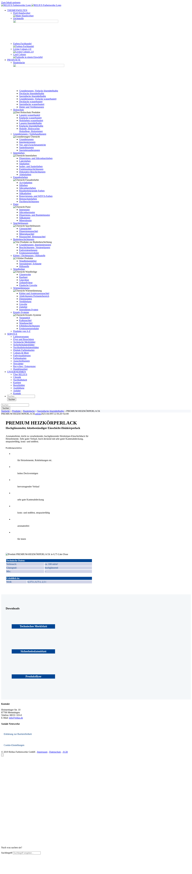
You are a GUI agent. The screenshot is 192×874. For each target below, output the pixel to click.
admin (38, 413)
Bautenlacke (19, 62)
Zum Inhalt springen (10, 2)
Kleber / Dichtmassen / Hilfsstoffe (29, 255)
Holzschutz (18, 109)
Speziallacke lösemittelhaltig (50, 411)
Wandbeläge (19, 269)
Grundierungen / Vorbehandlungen (29, 134)
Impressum (42, 752)
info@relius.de (16, 718)
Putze (15, 204)
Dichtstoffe (18, 18)
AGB (65, 752)
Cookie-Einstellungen (14, 745)
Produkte (16, 411)
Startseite (5, 411)
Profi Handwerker (21, 13)
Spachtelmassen (20, 223)
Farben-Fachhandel (22, 43)
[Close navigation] (2, 754)
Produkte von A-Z (21, 331)
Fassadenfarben (20, 177)
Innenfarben (19, 153)
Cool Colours (19, 54)
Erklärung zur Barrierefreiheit (18, 734)
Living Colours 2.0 (22, 49)
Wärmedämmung (21, 288)
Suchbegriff (6, 852)
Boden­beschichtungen (23, 239)
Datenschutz (55, 752)
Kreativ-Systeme (21, 312)
